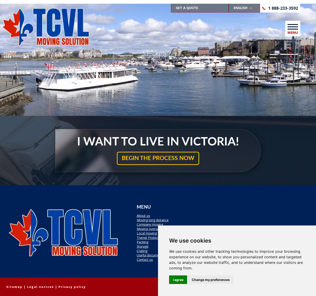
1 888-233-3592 (283, 8)
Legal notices (40, 287)
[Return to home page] (64, 260)
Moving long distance (153, 220)
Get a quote (187, 8)
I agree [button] (178, 280)
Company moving (150, 225)
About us (143, 216)
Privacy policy (72, 287)
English (240, 8)
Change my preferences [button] (211, 280)
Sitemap (14, 287)
